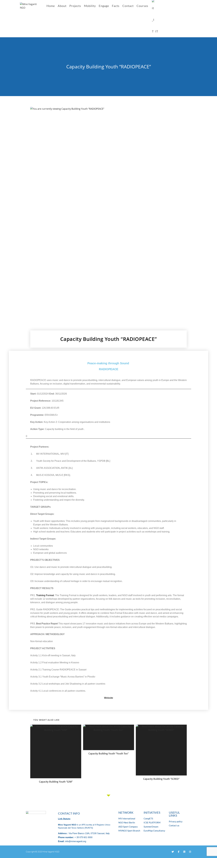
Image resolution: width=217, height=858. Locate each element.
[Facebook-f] (178, 852)
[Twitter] (173, 852)
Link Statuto (64, 818)
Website (108, 698)
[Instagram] (190, 852)
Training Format (45, 595)
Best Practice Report (47, 623)
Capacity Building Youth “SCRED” (161, 778)
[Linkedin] (184, 852)
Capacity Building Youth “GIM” (56, 781)
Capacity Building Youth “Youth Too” (108, 753)
